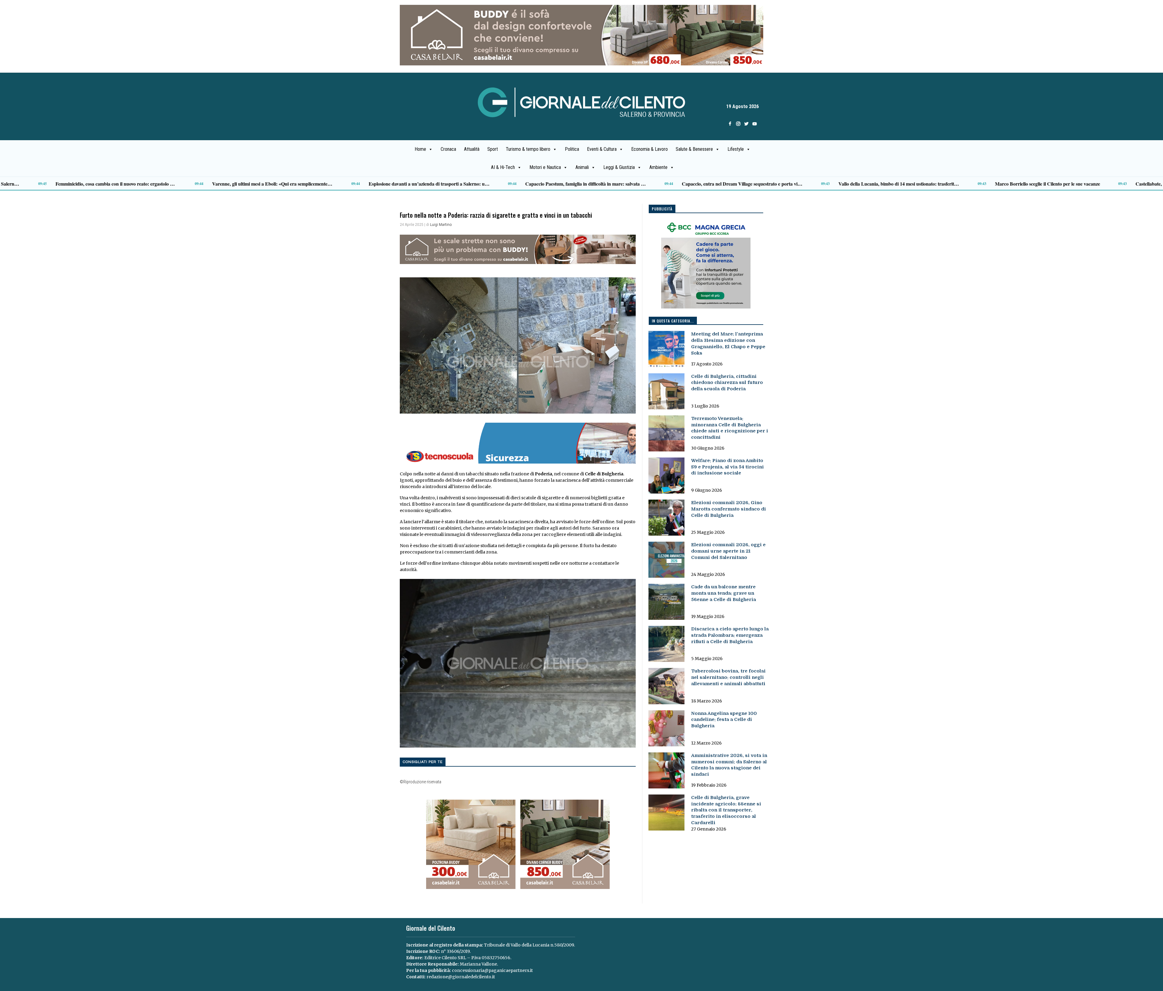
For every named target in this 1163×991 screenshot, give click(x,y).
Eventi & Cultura (602, 149)
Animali (582, 167)
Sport (492, 149)
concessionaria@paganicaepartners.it (492, 970)
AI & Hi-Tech (503, 167)
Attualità (471, 149)
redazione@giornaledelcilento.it (460, 976)
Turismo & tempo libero (528, 149)
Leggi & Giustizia (619, 167)
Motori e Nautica (545, 167)
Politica (572, 149)
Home (420, 149)
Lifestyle (735, 149)
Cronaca (448, 149)
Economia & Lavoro (649, 149)
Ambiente (658, 167)
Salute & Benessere (694, 149)
